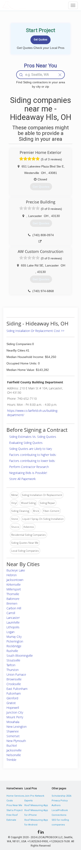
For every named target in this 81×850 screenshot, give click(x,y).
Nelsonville (13, 755)
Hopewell (12, 708)
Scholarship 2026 (61, 795)
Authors (56, 805)
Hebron (11, 575)
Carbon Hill (13, 608)
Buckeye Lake (15, 570)
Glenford (12, 698)
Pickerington (14, 641)
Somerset (13, 736)
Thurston (12, 670)
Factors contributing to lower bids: (32, 461)
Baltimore (12, 599)
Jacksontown (14, 580)
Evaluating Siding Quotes (26, 443)
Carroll (10, 613)
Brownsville (14, 679)
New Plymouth (16, 741)
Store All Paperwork (22, 479)
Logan (10, 632)
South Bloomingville (19, 655)
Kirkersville (13, 584)
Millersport (13, 589)
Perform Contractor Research (29, 467)
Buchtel (11, 745)
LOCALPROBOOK (27, 5)
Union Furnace (16, 674)
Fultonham (13, 693)
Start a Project (14, 810)
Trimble (11, 760)
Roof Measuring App (36, 805)
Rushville (12, 651)
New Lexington (16, 727)
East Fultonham (16, 689)
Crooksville (13, 684)
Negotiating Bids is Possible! (28, 473)
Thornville (12, 594)
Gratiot (11, 703)
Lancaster (13, 618)
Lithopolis (12, 627)
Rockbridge (13, 646)
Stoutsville (13, 660)
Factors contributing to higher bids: (32, 455)
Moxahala (12, 722)
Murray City (14, 637)
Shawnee (12, 731)
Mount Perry (14, 717)
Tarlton (10, 665)
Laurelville (13, 622)
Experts (28, 800)
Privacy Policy (60, 800)
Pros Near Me (14, 805)
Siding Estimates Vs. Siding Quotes (32, 437)
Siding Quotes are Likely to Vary (30, 449)
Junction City (14, 712)
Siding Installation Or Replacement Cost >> (35, 331)
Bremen (11, 603)
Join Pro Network (34, 795)
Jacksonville (14, 750)
